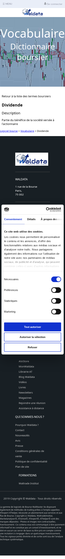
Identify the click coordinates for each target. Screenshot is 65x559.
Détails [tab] (31, 219)
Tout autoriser (32, 326)
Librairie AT (25, 371)
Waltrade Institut (29, 483)
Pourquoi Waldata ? (27, 425)
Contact (19, 430)
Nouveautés (22, 435)
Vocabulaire (27, 131)
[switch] (56, 290)
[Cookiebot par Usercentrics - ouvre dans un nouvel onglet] (46, 209)
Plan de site (22, 466)
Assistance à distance (31, 408)
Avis (17, 440)
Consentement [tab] (13, 219)
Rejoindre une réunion (32, 403)
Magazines (25, 397)
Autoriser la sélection (32, 337)
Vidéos (23, 382)
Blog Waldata (27, 377)
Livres (22, 387)
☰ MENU (7, 3)
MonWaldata (26, 366)
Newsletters (26, 392)
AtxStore (24, 361)
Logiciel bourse (9, 131)
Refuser (32, 347)
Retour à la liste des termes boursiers (26, 96)
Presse (19, 445)
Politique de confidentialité (31, 461)
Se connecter (54, 4)
